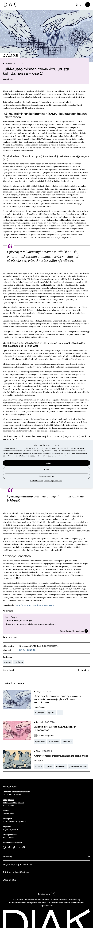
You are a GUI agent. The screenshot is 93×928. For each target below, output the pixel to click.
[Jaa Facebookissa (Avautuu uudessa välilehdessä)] (78, 670)
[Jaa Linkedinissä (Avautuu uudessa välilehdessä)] (81, 670)
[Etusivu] (10, 4)
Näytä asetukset (47, 476)
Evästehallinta (36, 480)
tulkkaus (19, 662)
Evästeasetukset (59, 899)
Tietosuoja (74, 899)
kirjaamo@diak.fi (10, 829)
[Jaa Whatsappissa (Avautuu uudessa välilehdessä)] (85, 670)
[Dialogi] (10, 55)
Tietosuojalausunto (53, 480)
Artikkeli (8, 63)
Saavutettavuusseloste (20, 902)
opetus (7, 662)
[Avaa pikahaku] (81, 4)
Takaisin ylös (44, 894)
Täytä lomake (8, 837)
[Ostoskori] (76, 4)
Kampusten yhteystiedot (13, 802)
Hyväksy (47, 463)
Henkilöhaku (8, 805)
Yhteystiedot (8, 799)
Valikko (87, 4)
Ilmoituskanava (39, 902)
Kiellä (46, 469)
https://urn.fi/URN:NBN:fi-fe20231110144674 (35, 605)
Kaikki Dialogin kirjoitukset (72, 631)
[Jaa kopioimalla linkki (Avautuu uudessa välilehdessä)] (88, 670)
